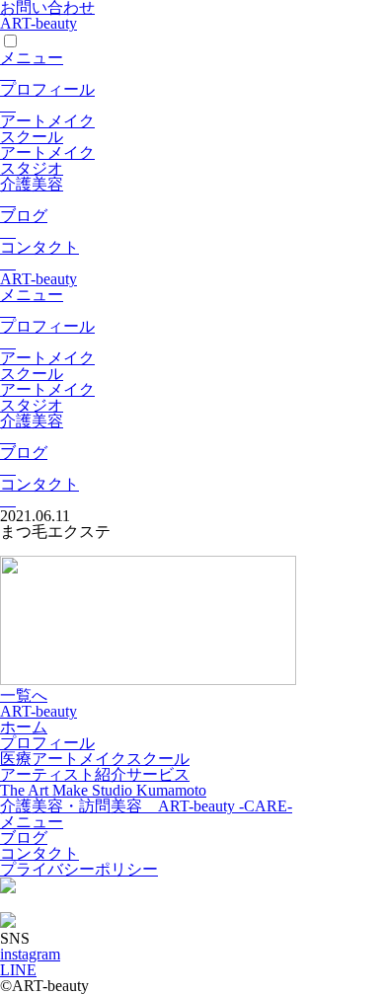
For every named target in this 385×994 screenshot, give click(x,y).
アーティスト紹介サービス (95, 774)
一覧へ (23, 695)
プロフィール (47, 89)
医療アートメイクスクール (95, 758)
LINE (18, 969)
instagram (30, 954)
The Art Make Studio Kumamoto (103, 790)
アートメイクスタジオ (47, 160)
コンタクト (39, 247)
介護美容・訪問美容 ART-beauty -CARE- (146, 806)
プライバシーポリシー (79, 869)
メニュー (31, 57)
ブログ (23, 215)
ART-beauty (38, 23)
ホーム (23, 727)
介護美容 (31, 184)
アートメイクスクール (47, 129)
